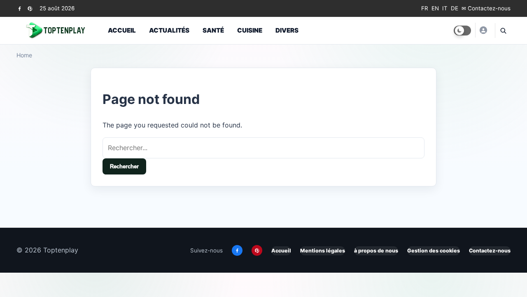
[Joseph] (483, 30)
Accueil (122, 30)
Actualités (169, 30)
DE (454, 8)
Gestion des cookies (433, 251)
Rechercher (124, 166)
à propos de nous (376, 251)
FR (424, 8)
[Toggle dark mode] (462, 30)
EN (435, 8)
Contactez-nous (490, 251)
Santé (213, 30)
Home (24, 55)
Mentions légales (322, 251)
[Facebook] (19, 8)
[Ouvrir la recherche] (503, 30)
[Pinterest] (30, 8)
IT (445, 8)
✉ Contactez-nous (486, 8)
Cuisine (249, 30)
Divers (286, 30)
